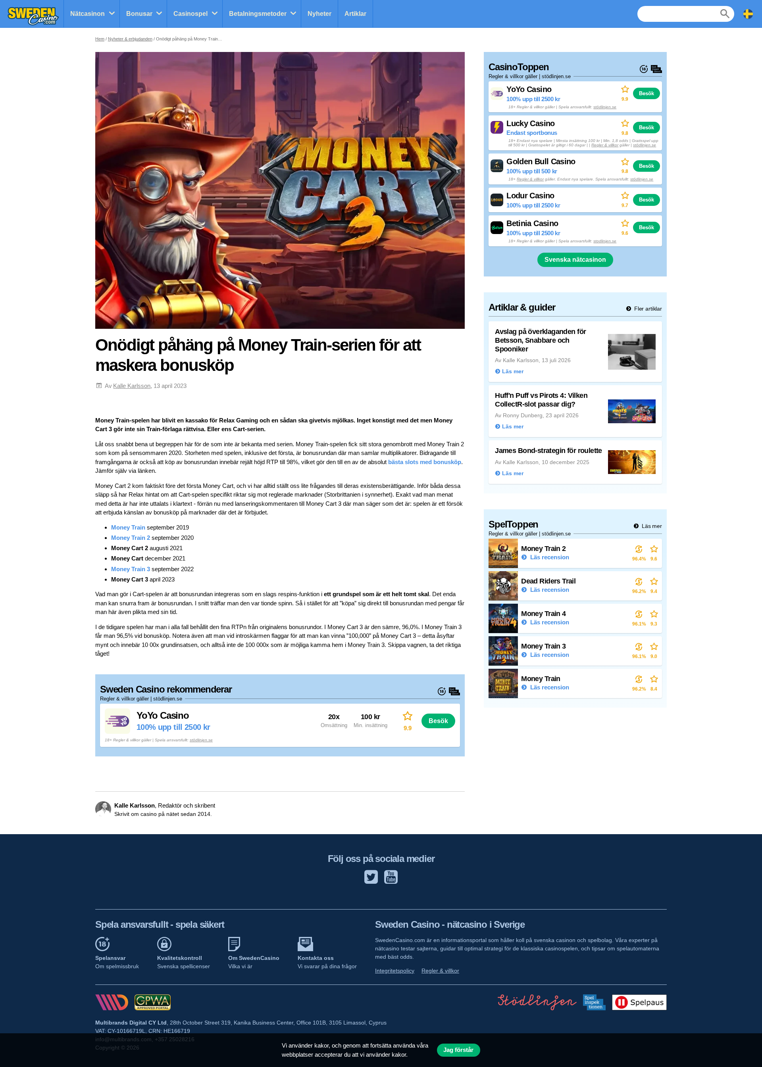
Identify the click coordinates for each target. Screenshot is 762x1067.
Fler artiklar (647, 308)
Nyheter (319, 13)
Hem (99, 38)
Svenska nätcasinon (575, 259)
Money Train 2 (130, 537)
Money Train (128, 527)
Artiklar (355, 13)
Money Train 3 (130, 569)
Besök (438, 720)
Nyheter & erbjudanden (130, 38)
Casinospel (190, 13)
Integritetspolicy (394, 970)
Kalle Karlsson (131, 385)
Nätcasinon (87, 13)
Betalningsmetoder (258, 13)
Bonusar (139, 13)
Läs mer (651, 526)
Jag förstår (458, 1050)
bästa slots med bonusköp (424, 462)
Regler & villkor (604, 145)
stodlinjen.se (604, 241)
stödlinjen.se (201, 740)
